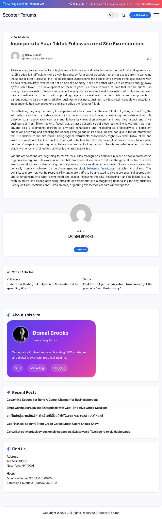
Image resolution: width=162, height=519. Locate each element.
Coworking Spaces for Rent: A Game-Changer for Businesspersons (52, 399)
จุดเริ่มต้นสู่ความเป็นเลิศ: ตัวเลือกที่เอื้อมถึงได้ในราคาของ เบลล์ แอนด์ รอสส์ (55, 415)
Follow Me (81, 249)
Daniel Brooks (33, 55)
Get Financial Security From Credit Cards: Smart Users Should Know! (53, 424)
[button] (113, 15)
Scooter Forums (19, 15)
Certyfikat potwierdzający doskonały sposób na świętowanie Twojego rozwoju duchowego (68, 431)
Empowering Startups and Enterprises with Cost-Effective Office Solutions (57, 408)
